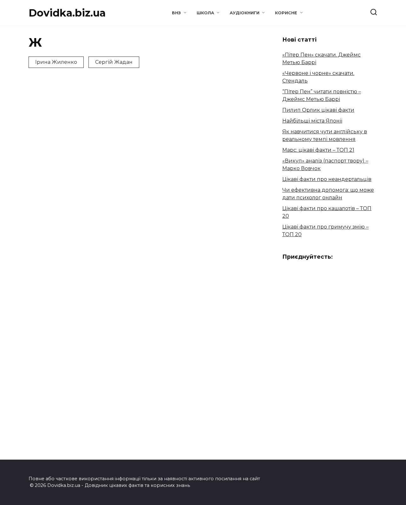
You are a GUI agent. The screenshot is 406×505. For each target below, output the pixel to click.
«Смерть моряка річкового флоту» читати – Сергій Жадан (137, 175)
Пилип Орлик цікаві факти (318, 110)
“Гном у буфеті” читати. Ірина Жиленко (52, 269)
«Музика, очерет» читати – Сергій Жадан (218, 171)
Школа (205, 12)
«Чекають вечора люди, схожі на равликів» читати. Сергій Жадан (59, 158)
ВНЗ (176, 12)
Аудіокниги (244, 12)
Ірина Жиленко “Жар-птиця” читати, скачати (224, 263)
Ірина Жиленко (56, 62)
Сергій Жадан (114, 62)
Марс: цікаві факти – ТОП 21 (318, 150)
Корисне (286, 12)
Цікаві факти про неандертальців (326, 179)
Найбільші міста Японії (312, 121)
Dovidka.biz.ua (67, 13)
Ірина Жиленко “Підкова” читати (136, 267)
